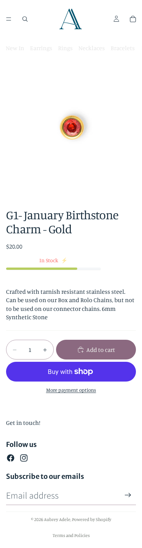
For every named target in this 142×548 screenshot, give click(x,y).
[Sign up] (128, 495)
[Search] (25, 19)
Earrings (41, 48)
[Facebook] (10, 457)
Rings (65, 48)
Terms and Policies (71, 535)
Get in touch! (23, 422)
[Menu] (8, 19)
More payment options (71, 390)
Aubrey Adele (57, 519)
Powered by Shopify (91, 519)
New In (15, 48)
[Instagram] (23, 457)
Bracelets (123, 48)
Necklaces (91, 48)
